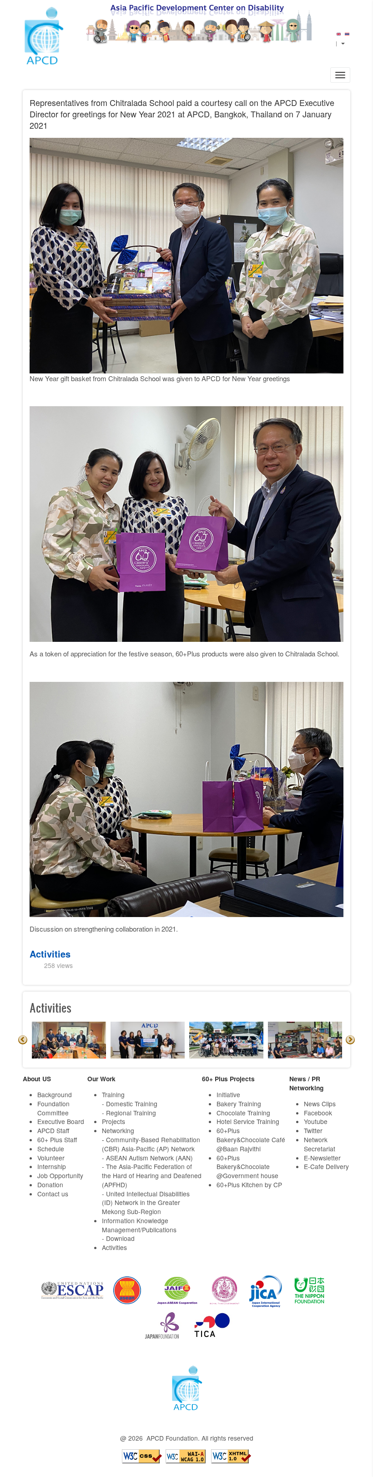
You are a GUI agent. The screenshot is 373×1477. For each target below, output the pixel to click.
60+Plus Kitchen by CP (249, 1184)
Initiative (228, 1094)
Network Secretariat (319, 1144)
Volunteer (51, 1157)
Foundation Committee (53, 1108)
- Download (118, 1238)
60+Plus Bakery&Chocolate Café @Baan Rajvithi (251, 1139)
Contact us (52, 1193)
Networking (118, 1130)
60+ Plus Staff (57, 1139)
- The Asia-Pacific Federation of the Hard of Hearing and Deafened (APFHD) (152, 1175)
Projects (113, 1121)
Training (113, 1094)
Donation (50, 1184)
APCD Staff (53, 1130)
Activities (50, 953)
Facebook (318, 1112)
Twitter (313, 1130)
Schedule (50, 1148)
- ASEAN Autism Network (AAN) (147, 1157)
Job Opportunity (60, 1175)
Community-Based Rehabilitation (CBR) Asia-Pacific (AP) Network (151, 1144)
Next (350, 1039)
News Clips (320, 1103)
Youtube (316, 1121)
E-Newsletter (322, 1157)
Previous (22, 1039)
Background (54, 1094)
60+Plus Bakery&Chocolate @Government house (247, 1166)
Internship (51, 1166)
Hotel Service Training (248, 1121)
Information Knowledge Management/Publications (139, 1225)
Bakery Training (239, 1103)
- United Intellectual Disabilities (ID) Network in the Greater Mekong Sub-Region (146, 1202)
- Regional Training (129, 1112)
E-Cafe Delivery (326, 1166)
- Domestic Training (129, 1103)
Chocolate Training (243, 1112)
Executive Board (60, 1121)
